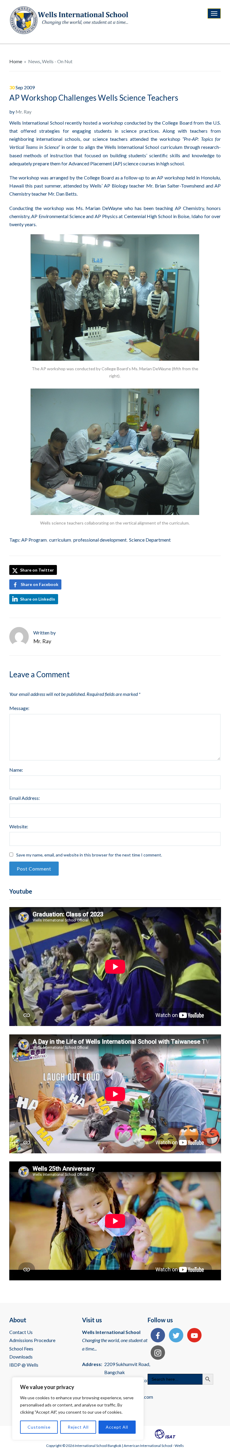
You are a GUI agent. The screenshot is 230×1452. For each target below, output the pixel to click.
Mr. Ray (23, 111)
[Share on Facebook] (156, 1336)
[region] (78, 1408)
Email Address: (24, 798)
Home (15, 61)
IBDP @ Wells (23, 1365)
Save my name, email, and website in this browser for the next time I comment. (89, 854)
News (34, 61)
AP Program (34, 540)
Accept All (117, 1427)
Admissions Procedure (32, 1340)
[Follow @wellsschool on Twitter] (174, 1336)
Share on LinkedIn (37, 599)
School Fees (21, 1348)
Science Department (150, 540)
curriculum (60, 540)
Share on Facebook (39, 584)
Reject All (78, 1427)
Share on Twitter (36, 569)
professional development (100, 540)
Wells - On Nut (57, 61)
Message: (19, 708)
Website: (18, 826)
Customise (39, 1427)
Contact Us (21, 1332)
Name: (16, 770)
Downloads (21, 1356)
